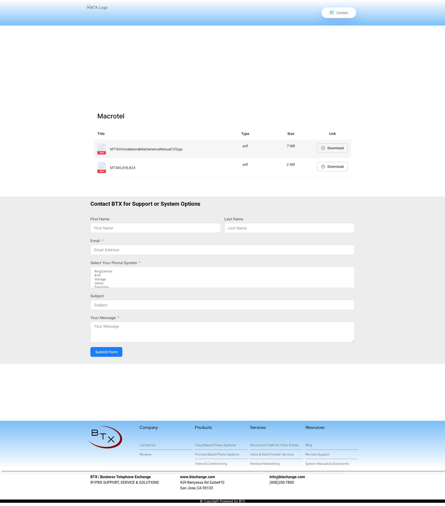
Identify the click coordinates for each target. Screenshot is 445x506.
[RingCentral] (222, 271)
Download (335, 148)
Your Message (103, 317)
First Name (99, 219)
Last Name (233, 219)
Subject (97, 296)
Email (95, 240)
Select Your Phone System (113, 262)
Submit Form (106, 352)
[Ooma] (222, 283)
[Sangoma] (222, 287)
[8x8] (222, 275)
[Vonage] (222, 279)
